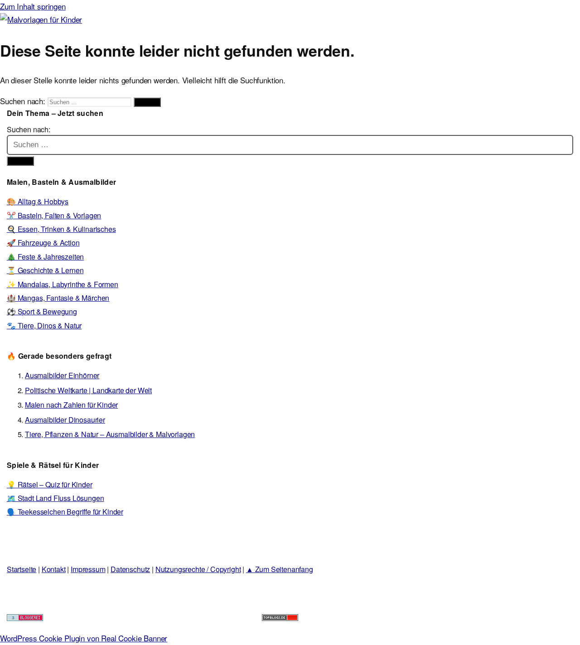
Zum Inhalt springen (33, 6)
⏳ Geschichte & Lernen (45, 270)
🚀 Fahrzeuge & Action (43, 242)
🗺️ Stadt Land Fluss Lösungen (55, 498)
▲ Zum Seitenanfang (279, 569)
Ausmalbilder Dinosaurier (65, 419)
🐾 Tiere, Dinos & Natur (44, 325)
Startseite (21, 569)
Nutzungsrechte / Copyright (198, 569)
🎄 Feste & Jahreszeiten (45, 256)
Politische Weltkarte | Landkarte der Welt (88, 390)
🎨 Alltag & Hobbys (37, 201)
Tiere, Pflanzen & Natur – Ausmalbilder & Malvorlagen (110, 434)
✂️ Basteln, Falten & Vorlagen (54, 215)
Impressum (88, 569)
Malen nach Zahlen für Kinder (71, 405)
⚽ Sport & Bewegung (42, 311)
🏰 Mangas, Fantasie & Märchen (58, 298)
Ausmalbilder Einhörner (62, 375)
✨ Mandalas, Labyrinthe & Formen (62, 284)
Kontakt (54, 569)
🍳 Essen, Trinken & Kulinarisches (61, 229)
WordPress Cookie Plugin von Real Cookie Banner (83, 638)
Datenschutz (130, 569)
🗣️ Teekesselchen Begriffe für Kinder (65, 511)
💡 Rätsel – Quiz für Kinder (49, 484)
